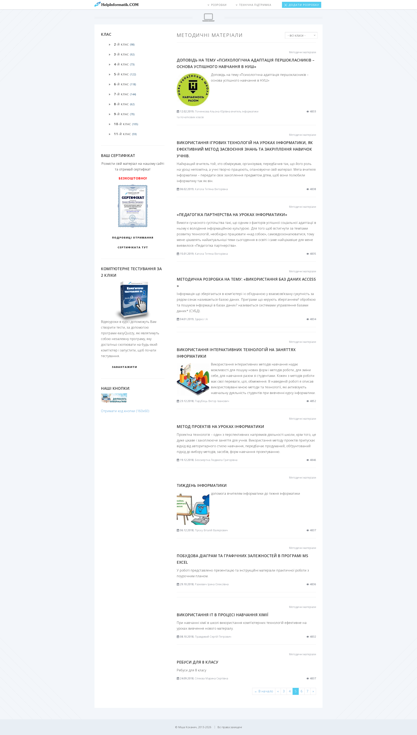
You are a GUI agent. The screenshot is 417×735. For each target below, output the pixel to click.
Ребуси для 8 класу (197, 662)
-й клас (124, 44)
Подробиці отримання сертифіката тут (132, 242)
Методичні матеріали (302, 52)
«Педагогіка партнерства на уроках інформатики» (232, 214)
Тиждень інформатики (202, 485)
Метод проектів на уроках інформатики (220, 426)
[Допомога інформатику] (114, 402)
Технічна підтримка (255, 5)
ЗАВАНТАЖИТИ (124, 367)
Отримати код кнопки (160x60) (125, 411)
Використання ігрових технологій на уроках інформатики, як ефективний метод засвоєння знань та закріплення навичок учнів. (245, 149)
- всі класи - (297, 35)
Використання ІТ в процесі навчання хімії (222, 614)
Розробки (219, 5)
